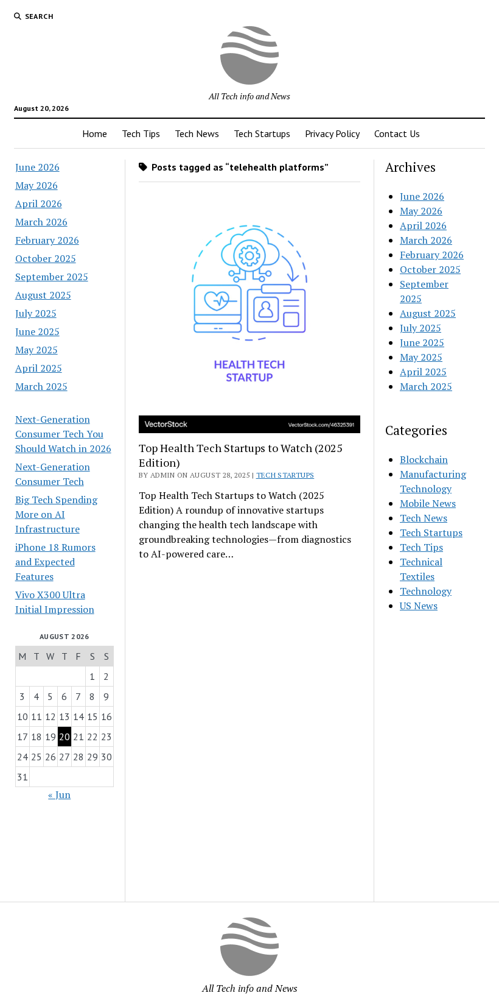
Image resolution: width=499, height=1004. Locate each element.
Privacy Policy (332, 133)
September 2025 (51, 276)
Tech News (197, 133)
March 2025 (41, 386)
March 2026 (41, 221)
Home (94, 133)
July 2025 (36, 313)
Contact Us (397, 133)
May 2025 (36, 349)
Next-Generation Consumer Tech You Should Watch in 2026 (63, 433)
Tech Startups (262, 133)
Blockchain (424, 459)
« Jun (59, 794)
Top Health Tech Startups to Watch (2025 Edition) (241, 455)
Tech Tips (141, 133)
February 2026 (47, 240)
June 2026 (37, 167)
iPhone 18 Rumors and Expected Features (55, 561)
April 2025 (38, 368)
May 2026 (36, 185)
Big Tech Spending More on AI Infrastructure (56, 514)
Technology (426, 591)
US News (419, 605)
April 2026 (38, 203)
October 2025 (45, 258)
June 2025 (37, 331)
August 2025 (43, 295)
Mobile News (428, 503)
